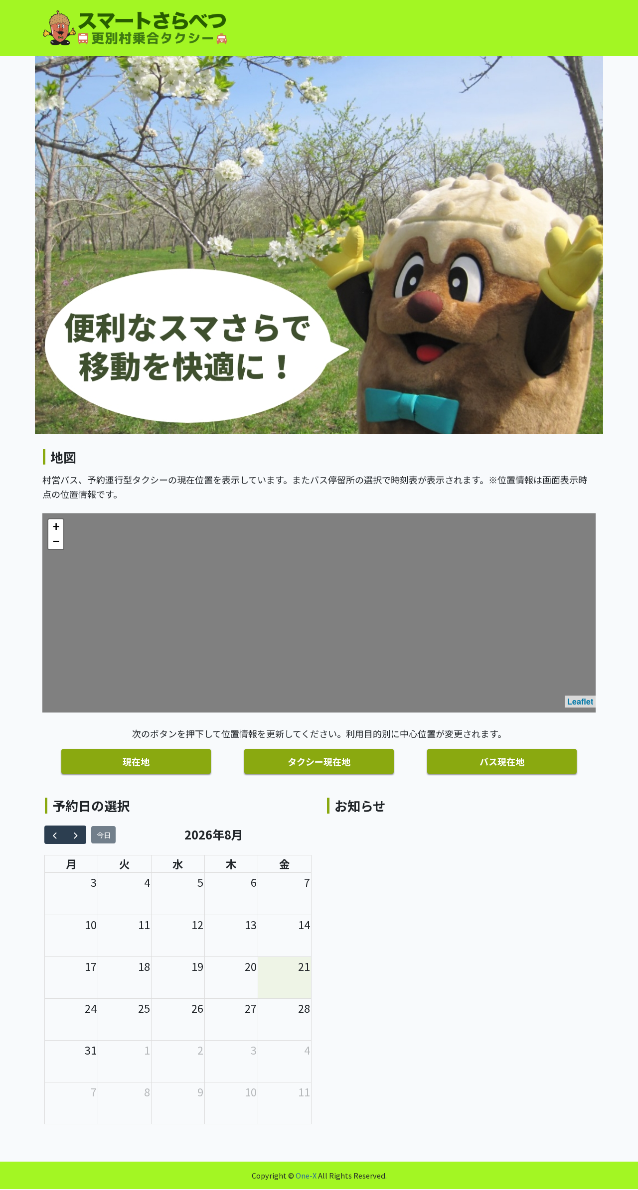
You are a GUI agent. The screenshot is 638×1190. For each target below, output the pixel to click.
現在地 (136, 761)
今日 (104, 835)
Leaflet (580, 701)
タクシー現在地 (319, 761)
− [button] (56, 541)
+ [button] (56, 526)
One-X (306, 1175)
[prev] (54, 835)
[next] (75, 835)
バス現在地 (501, 761)
